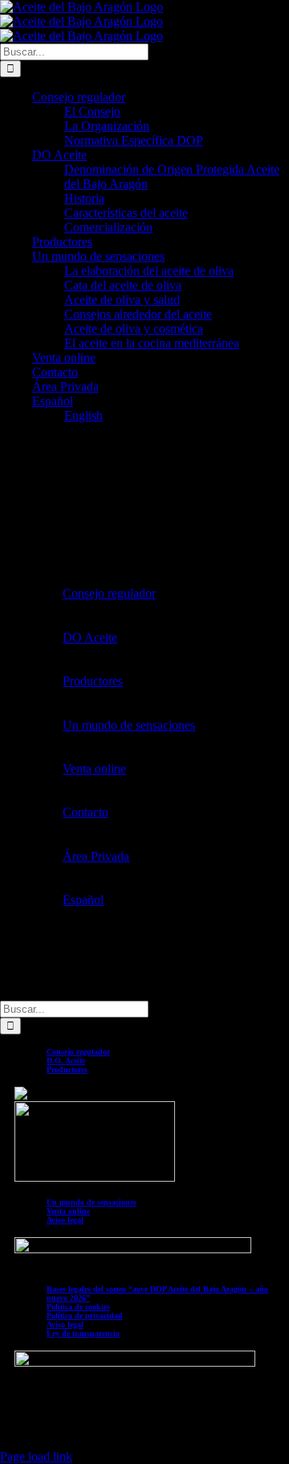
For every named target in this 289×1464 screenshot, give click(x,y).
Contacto (85, 812)
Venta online (94, 768)
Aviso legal (65, 1219)
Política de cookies (78, 1306)
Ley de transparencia (83, 1333)
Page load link (36, 1456)
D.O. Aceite (66, 1060)
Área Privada (96, 856)
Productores (93, 681)
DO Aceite (90, 637)
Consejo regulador (109, 593)
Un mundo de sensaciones (129, 725)
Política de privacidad (85, 1315)
